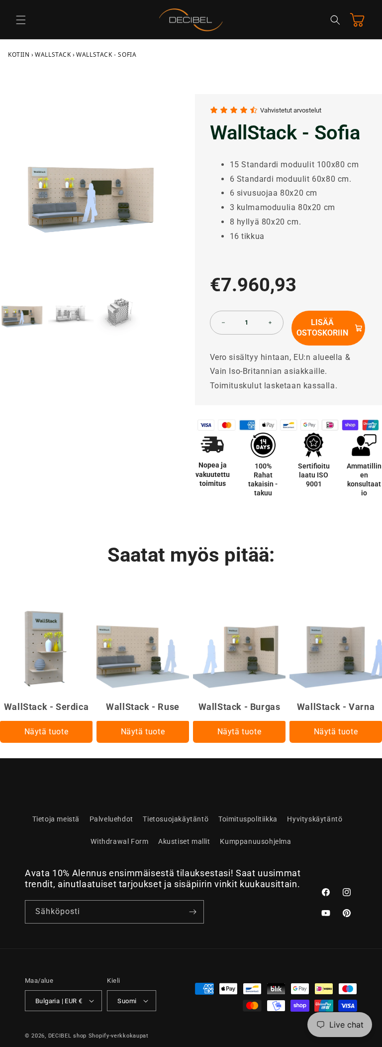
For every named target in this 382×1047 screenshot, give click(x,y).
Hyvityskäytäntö (314, 819)
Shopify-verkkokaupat (119, 1036)
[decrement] (223, 322)
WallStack (53, 54)
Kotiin (19, 54)
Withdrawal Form (119, 841)
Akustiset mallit (184, 841)
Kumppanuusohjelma (255, 841)
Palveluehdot (111, 819)
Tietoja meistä (56, 819)
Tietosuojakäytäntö (175, 819)
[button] (21, 20)
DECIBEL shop (67, 1036)
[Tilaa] (192, 912)
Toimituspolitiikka (248, 819)
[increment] (270, 322)
